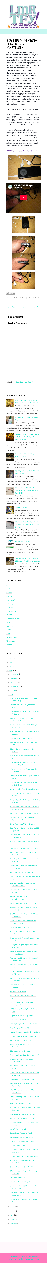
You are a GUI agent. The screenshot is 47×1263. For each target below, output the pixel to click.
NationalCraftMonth (13, 619)
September (14, 686)
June (12, 1207)
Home (24, 307)
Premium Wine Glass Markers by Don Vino (25, 1036)
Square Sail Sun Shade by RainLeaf (22, 1182)
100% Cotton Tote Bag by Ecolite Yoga (23, 1137)
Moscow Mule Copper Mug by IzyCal (23, 1118)
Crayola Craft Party (22, 507)
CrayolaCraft (10, 600)
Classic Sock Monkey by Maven (21, 927)
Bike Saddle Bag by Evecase (20, 1051)
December (14, 674)
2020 (10, 658)
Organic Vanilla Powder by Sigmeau (22, 1114)
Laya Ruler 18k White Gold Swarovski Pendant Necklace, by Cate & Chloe (26, 490)
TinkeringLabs (11, 641)
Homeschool (10, 607)
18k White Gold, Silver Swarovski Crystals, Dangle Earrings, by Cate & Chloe (27, 524)
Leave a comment (33, 298)
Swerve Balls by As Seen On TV (21, 1167)
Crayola (9, 596)
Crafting (9, 592)
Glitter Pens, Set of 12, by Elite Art (22, 824)
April (12, 1215)
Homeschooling (11, 611)
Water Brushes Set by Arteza (20, 1040)
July (12, 694)
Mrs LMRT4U (22, 298)
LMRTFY (9, 615)
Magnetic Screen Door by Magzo (21, 1016)
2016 (10, 670)
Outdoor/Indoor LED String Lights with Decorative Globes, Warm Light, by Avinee (27, 436)
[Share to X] (12, 293)
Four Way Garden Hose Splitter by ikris (24, 848)
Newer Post (11, 307)
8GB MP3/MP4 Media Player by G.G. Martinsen (23, 151)
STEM (8, 633)
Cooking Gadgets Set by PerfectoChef (23, 1024)
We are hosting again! (23, 541)
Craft (8, 589)
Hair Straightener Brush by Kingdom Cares (25, 1032)
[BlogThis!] (9, 293)
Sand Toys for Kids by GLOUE (20, 1178)
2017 (10, 666)
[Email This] (7, 293)
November (14, 678)
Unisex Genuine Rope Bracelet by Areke (24, 789)
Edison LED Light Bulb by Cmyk (21, 738)
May (12, 1211)
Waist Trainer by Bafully (18, 1129)
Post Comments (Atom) (24, 382)
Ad (7, 585)
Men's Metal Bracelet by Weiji (20, 1103)
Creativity (9, 604)
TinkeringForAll (11, 637)
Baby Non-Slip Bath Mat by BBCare (22, 1141)
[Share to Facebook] (14, 293)
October (13, 682)
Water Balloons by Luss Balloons (21, 872)
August (13, 690)
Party (8, 622)
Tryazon (9, 645)
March (13, 1219)
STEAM (9, 630)
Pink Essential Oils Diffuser (19, 1020)
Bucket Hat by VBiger (17, 1145)
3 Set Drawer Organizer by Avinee (22, 1079)
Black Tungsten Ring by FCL (20, 1028)
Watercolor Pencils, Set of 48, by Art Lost (24, 813)
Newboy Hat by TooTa (18, 991)
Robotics (9, 626)
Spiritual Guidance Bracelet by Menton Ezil (25, 1055)
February (14, 1223)
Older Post (36, 307)
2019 (10, 662)
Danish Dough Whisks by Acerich (21, 1133)
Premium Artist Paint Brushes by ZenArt (24, 1156)
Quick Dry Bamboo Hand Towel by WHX (24, 903)
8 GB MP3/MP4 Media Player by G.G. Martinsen (21, 44)
